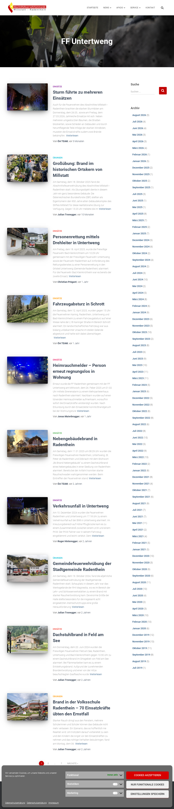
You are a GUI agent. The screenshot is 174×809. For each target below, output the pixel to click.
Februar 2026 (139, 154)
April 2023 (137, 371)
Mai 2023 (137, 365)
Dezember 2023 (140, 319)
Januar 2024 (139, 312)
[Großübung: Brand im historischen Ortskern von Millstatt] (27, 168)
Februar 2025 (139, 227)
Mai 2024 (137, 286)
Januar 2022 (139, 470)
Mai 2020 (137, 602)
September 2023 (141, 338)
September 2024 (141, 260)
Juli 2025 (137, 194)
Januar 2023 (139, 391)
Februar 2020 (139, 621)
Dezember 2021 (140, 477)
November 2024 (141, 246)
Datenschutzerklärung (15, 803)
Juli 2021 (137, 510)
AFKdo (120, 7)
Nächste (72, 763)
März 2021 (138, 536)
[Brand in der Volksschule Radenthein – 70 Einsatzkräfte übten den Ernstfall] (27, 706)
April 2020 (137, 608)
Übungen (58, 158)
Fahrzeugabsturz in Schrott (78, 303)
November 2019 (141, 641)
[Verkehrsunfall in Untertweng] (27, 510)
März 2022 (138, 457)
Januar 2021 (139, 549)
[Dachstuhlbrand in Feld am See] (27, 639)
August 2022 (139, 424)
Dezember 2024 (140, 240)
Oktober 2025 (139, 180)
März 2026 (138, 148)
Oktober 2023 (139, 332)
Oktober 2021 (139, 490)
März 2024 (138, 299)
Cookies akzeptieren (147, 775)
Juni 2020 (137, 595)
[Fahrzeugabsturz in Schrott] (27, 308)
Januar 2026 (139, 161)
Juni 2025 (137, 200)
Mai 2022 (137, 444)
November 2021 (141, 483)
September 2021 (141, 496)
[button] (110, 7)
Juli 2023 (137, 352)
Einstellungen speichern (147, 794)
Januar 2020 (139, 628)
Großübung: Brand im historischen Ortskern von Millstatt (77, 169)
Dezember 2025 (140, 167)
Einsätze (57, 86)
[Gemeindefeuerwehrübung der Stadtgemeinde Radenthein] (27, 568)
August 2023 (139, 345)
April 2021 (137, 529)
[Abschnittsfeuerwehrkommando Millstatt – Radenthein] (27, 8)
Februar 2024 (139, 306)
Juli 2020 (137, 588)
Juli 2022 (137, 431)
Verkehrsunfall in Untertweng (81, 506)
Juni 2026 (137, 128)
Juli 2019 (137, 667)
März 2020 (138, 615)
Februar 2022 (139, 463)
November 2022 (141, 404)
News (106, 7)
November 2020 (141, 562)
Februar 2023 (139, 385)
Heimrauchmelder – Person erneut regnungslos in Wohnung (79, 371)
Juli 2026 (137, 121)
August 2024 (139, 266)
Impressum (53, 803)
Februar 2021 (139, 542)
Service (134, 7)
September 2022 (141, 417)
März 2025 (138, 220)
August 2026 (139, 115)
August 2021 (139, 503)
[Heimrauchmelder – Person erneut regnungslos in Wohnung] (27, 370)
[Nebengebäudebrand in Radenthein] (27, 443)
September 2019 (141, 654)
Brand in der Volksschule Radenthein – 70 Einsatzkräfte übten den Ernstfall (81, 708)
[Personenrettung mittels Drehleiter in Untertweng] (27, 241)
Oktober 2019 (139, 648)
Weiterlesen (72, 135)
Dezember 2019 (140, 635)
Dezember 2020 (140, 556)
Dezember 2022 (140, 398)
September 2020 (141, 575)
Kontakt (150, 7)
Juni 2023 (137, 358)
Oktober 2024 (139, 253)
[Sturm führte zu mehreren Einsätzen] (27, 97)
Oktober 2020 (139, 569)
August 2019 (139, 661)
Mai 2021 (137, 523)
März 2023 (138, 378)
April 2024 (137, 292)
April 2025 (137, 213)
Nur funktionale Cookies (147, 784)
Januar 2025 (139, 233)
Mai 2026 (137, 134)
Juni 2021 (137, 516)
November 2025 (141, 174)
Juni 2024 (137, 279)
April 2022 (137, 450)
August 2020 (139, 582)
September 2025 (141, 187)
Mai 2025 (137, 207)
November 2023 (141, 325)
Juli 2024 (137, 273)
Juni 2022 (137, 437)
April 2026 (137, 141)
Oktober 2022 (139, 411)
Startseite (92, 7)
